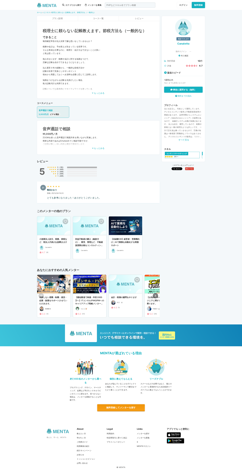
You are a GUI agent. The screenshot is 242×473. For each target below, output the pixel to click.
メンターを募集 (94, 5)
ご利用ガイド (82, 442)
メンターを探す (143, 433)
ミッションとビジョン (86, 459)
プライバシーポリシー (116, 442)
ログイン (183, 5)
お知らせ (80, 455)
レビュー (139, 18)
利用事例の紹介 (83, 446)
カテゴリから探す (73, 5)
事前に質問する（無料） (184, 89)
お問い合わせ (82, 463)
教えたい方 (81, 433)
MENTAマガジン (144, 446)
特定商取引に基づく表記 (117, 438)
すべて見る (183, 139)
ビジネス (46, 12)
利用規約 (110, 433)
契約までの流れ (184, 96)
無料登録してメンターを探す (121, 407)
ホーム (39, 12)
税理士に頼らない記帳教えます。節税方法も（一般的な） (73, 12)
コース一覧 (98, 18)
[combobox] (130, 5)
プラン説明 (57, 18)
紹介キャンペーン (84, 450)
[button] (155, 296)
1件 (61, 167)
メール (190, 169)
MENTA (122, 467)
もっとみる (98, 93)
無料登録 (198, 5)
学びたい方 (81, 438)
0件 (61, 169)
